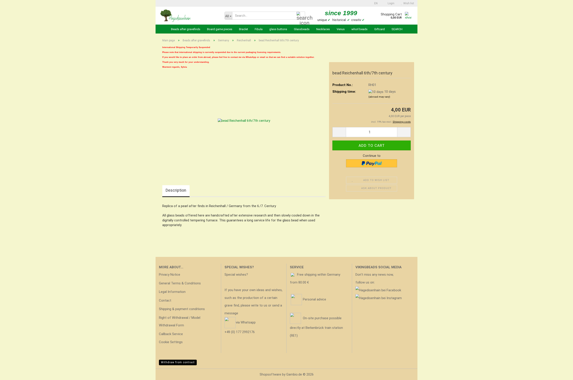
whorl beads (359, 29)
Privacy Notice (169, 275)
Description (176, 190)
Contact (165, 300)
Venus (341, 29)
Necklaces (323, 29)
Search (396, 29)
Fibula (259, 29)
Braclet (243, 29)
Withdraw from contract (178, 362)
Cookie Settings (171, 342)
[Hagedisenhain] (188, 16)
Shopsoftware (270, 374)
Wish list (408, 3)
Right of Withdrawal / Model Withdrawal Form (179, 322)
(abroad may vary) (379, 96)
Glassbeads (302, 29)
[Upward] (560, 373)
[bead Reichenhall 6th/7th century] (244, 121)
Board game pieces (219, 29)
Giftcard (379, 29)
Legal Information (172, 292)
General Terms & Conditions (180, 283)
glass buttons (278, 29)
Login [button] (390, 3)
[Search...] (301, 16)
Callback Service (171, 334)
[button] (374, 3)
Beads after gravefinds (185, 29)
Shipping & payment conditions (182, 309)
